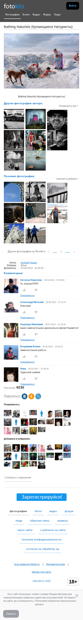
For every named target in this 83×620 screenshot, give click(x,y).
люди (18, 520)
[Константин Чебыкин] (67, 416)
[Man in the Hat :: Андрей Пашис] (57, 129)
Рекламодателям (55, 564)
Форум (47, 14)
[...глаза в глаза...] (14, 222)
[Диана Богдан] (67, 457)
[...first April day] (57, 202)
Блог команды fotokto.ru (27, 564)
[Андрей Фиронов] (33, 465)
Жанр (24, 265)
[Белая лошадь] (14, 243)
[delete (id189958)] (16, 425)
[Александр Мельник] (11, 311)
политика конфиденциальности (41, 539)
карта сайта (25, 530)
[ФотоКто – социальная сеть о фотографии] (14, 6)
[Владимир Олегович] (7, 465)
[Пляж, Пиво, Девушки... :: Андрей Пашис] (14, 170)
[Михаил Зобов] (58, 448)
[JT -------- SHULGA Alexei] (41, 423)
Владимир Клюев (30, 346)
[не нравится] (36, 290)
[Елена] (41, 431)
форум (69, 511)
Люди (57, 14)
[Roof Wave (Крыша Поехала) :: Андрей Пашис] (14, 128)
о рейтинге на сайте (53, 530)
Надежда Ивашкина (31, 324)
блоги (38, 511)
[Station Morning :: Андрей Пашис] (35, 128)
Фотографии (12, 14)
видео (53, 511)
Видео (36, 14)
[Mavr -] (50, 423)
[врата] (14, 201)
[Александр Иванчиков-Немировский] (33, 414)
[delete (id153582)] (16, 459)
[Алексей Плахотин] (41, 468)
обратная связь (39, 520)
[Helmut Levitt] (7, 415)
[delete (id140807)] (41, 416)
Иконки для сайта (41, 572)
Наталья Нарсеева (31, 280)
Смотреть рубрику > (67, 179)
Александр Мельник (32, 302)
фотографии (18, 511)
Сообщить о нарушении (18, 477)
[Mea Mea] (33, 424)
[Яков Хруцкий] (16, 416)
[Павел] (57, 222)
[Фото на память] (35, 243)
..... (55, 251)
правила (62, 520)
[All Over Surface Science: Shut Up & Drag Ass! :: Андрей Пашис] (57, 150)
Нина (23, 368)
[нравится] (24, 290)
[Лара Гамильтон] (7, 433)
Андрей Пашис (29, 262)
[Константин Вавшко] (24, 433)
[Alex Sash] (24, 416)
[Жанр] (35, 201)
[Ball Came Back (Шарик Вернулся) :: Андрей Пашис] (35, 150)
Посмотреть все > (68, 106)
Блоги (26, 14)
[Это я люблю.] (35, 222)
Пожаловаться (27, 295)
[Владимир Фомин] (24, 459)
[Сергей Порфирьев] (7, 425)
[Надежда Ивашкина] (11, 337)
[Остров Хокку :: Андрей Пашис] (35, 170)
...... (67, 251)
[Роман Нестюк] (24, 466)
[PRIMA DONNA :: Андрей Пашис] (14, 150)
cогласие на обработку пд (42, 548)
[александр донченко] (50, 457)
